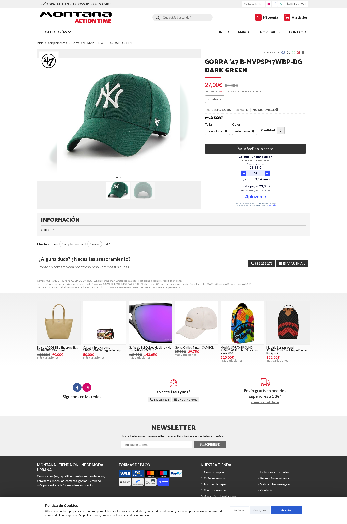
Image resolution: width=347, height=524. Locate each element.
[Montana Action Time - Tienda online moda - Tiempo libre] (75, 17)
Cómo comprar (214, 472)
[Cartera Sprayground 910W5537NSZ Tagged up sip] (104, 322)
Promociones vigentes (275, 478)
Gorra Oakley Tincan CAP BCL (194, 347)
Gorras (220, 284)
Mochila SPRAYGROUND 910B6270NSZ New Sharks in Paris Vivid (239, 350)
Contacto (266, 490)
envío (222, 91)
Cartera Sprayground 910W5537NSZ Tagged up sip (102, 349)
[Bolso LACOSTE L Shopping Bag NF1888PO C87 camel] (58, 322)
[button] (117, 177)
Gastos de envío (215, 490)
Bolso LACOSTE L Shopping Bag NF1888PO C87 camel (57, 349)
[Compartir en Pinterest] (298, 52)
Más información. (140, 515)
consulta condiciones (265, 402)
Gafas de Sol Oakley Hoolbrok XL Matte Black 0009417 (150, 349)
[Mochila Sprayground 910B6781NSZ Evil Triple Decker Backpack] (288, 322)
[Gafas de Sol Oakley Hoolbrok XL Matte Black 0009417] (150, 322)
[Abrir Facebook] (275, 4)
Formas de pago (215, 484)
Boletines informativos (276, 472)
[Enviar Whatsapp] (281, 4)
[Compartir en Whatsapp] (293, 52)
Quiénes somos (214, 478)
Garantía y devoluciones (220, 496)
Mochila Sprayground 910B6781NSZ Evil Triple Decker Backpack (287, 350)
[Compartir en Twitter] (288, 52)
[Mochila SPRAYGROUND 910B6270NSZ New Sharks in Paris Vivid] (242, 322)
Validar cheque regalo (275, 484)
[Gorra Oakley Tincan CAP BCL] (196, 322)
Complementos (198, 284)
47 (244, 284)
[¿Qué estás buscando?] (182, 17)
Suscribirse (210, 444)
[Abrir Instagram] (268, 4)
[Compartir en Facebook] (283, 52)
